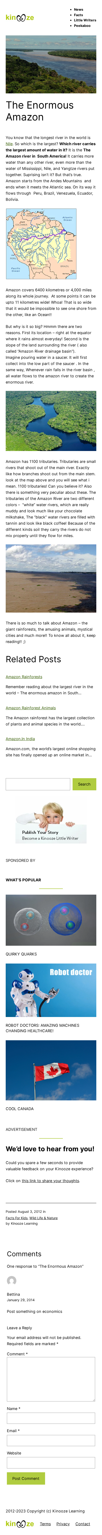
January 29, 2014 (21, 1300)
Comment (17, 1354)
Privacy (63, 1523)
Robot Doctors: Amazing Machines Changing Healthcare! (42, 1028)
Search (84, 784)
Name (13, 1408)
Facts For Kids (17, 1218)
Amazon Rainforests (24, 676)
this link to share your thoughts (50, 1180)
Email (13, 1430)
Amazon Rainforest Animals (31, 707)
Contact (82, 1523)
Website (14, 1453)
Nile (9, 143)
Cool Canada (20, 1108)
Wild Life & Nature (43, 1218)
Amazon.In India (20, 738)
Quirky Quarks (21, 954)
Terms (45, 1523)
